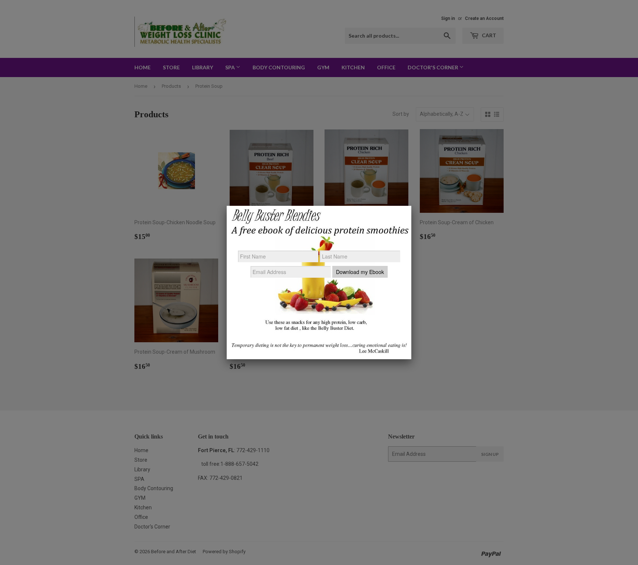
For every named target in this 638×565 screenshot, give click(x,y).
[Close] (411, 205)
